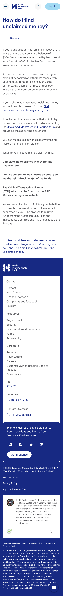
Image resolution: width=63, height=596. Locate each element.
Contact (11, 287)
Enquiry (11, 305)
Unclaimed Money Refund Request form (31, 126)
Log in (53, 6)
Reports (11, 352)
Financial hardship (17, 296)
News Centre (14, 356)
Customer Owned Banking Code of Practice (27, 367)
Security (11, 324)
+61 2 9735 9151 (21, 414)
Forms (10, 333)
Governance (13, 374)
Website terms (10, 477)
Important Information (14, 489)
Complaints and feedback (21, 301)
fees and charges (45, 550)
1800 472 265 (19, 400)
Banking (14, 38)
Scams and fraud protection (23, 329)
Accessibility (14, 338)
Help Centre (13, 292)
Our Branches (19, 454)
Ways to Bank (14, 320)
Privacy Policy (10, 483)
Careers (11, 361)
